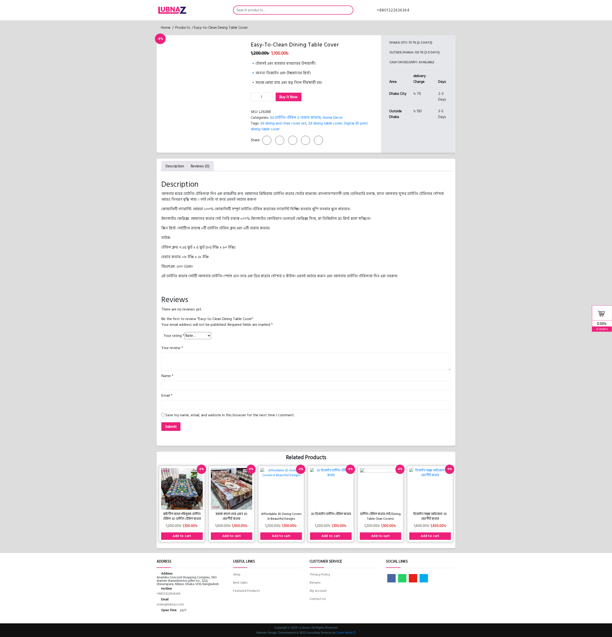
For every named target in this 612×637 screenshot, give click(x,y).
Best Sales (240, 582)
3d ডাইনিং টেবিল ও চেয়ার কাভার (295, 117)
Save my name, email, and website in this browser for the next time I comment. (230, 415)
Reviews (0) (200, 166)
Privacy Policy (320, 574)
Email (166, 395)
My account (318, 590)
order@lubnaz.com (170, 604)
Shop (236, 574)
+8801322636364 (393, 10)
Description (175, 166)
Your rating (174, 335)
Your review (172, 348)
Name (167, 376)
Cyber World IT (346, 632)
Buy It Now (288, 97)
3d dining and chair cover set (283, 123)
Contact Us (318, 599)
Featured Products (246, 590)
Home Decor (333, 117)
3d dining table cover (325, 123)
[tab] (175, 166)
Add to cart (182, 536)
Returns (315, 582)
